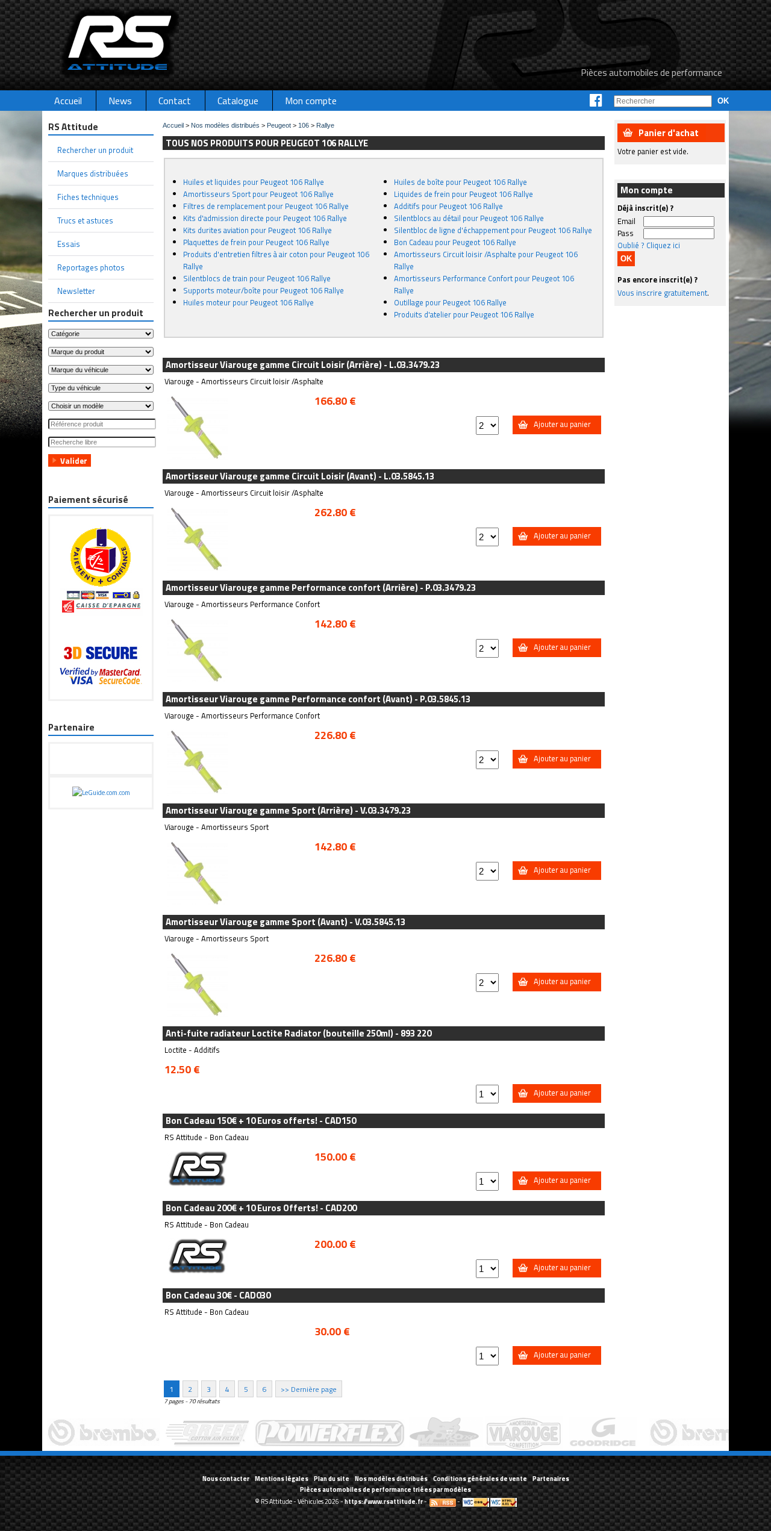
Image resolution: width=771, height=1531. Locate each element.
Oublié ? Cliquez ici (648, 245)
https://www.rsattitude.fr (384, 1501)
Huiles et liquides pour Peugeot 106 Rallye (253, 182)
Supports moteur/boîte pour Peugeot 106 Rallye (263, 290)
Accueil (173, 125)
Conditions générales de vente (480, 1478)
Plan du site (331, 1478)
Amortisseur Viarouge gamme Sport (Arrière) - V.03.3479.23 (288, 810)
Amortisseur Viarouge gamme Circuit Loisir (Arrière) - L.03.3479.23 (303, 365)
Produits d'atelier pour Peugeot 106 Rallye (464, 314)
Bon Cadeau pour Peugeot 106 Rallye (455, 242)
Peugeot (279, 125)
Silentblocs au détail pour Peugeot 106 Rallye (469, 218)
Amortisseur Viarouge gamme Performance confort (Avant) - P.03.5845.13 (318, 699)
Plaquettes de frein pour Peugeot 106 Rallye (256, 242)
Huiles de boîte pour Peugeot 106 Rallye (460, 182)
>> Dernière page (309, 1388)
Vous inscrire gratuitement (662, 293)
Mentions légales (281, 1478)
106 (303, 125)
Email (626, 221)
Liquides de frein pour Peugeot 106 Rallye (463, 194)
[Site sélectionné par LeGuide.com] (101, 792)
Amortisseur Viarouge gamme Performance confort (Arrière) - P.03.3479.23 (321, 587)
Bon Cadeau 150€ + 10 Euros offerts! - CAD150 (261, 1120)
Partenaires (550, 1478)
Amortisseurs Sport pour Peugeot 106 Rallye (258, 194)
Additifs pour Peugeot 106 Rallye (448, 206)
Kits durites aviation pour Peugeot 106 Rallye (257, 230)
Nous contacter (225, 1478)
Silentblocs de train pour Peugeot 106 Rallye (257, 278)
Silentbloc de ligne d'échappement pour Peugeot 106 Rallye (493, 230)
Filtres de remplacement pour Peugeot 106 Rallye (266, 206)
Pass (625, 233)
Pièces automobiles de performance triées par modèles (385, 1489)
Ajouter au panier (562, 424)
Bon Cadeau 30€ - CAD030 (218, 1295)
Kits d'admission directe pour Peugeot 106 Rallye (265, 218)
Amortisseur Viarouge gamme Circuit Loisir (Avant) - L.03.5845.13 (300, 476)
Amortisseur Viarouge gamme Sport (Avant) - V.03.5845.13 (285, 922)
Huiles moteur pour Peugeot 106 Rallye (248, 302)
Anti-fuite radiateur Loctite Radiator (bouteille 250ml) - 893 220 (298, 1033)
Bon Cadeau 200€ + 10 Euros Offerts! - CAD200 (261, 1208)
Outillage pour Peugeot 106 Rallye (450, 302)
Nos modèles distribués (225, 125)
